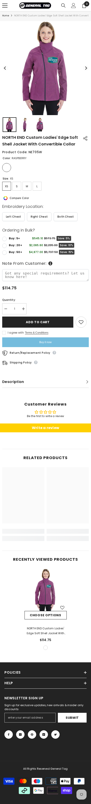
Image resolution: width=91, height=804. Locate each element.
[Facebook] (8, 734)
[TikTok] (44, 734)
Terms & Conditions (36, 332)
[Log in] (73, 5)
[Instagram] (20, 734)
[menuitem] (9, 124)
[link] (23, 531)
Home (5, 15)
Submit (72, 717)
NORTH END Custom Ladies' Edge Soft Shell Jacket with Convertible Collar (45, 631)
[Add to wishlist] (81, 322)
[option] (45, 610)
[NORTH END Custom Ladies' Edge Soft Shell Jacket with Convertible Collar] (46, 590)
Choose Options (45, 615)
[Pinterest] (32, 734)
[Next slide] (86, 68)
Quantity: (9, 300)
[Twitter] (55, 734)
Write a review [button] (45, 427)
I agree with (16, 332)
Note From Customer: (24, 263)
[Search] (63, 5)
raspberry (45, 648)
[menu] (5, 5)
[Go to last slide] (5, 68)
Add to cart (38, 322)
